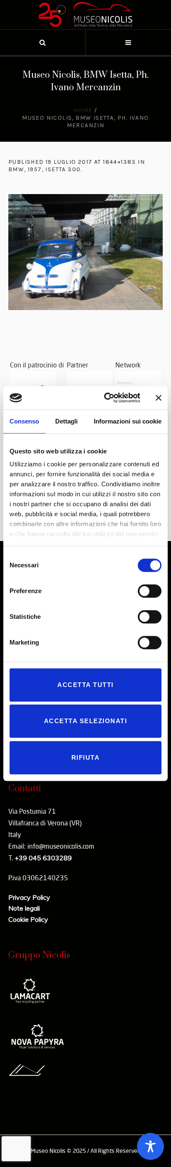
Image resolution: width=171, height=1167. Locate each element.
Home (83, 110)
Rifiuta (85, 757)
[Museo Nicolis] (85, 14)
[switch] (149, 591)
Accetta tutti (85, 684)
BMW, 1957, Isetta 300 (44, 169)
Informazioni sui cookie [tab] (127, 421)
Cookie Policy (28, 919)
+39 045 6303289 (43, 858)
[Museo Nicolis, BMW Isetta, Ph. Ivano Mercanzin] (85, 252)
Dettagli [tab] (66, 421)
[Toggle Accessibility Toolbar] (150, 1146)
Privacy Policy (29, 897)
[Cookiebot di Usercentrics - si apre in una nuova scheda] (105, 397)
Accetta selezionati (85, 720)
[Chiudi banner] (158, 398)
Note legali (24, 908)
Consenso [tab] (24, 421)
